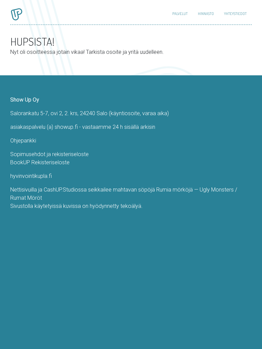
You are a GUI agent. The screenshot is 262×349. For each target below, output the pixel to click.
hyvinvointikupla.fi (31, 176)
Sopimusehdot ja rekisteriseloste (49, 154)
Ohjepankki (23, 140)
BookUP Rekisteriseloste (40, 162)
